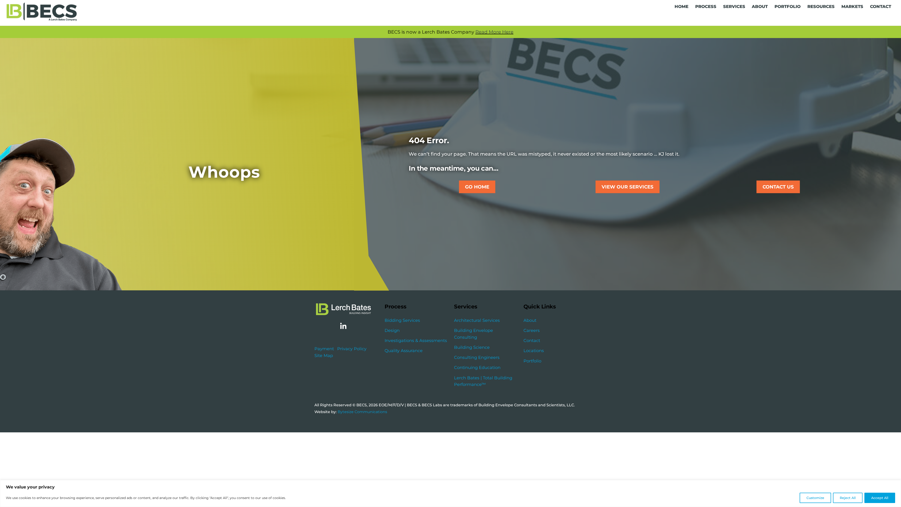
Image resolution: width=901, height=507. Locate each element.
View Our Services (627, 187)
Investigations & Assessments (416, 340)
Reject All (848, 498)
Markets (852, 6)
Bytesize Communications (362, 411)
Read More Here (494, 32)
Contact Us (778, 187)
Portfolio (788, 6)
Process (705, 6)
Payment (324, 348)
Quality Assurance (404, 350)
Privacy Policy (352, 348)
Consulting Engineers (477, 357)
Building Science (472, 347)
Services (734, 6)
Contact (880, 6)
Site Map (323, 355)
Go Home (477, 187)
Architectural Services (477, 320)
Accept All (879, 498)
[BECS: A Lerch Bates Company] (42, 18)
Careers (531, 330)
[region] (450, 493)
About (760, 6)
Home (681, 6)
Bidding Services (402, 320)
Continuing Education (477, 367)
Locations (533, 350)
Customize (815, 498)
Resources (821, 6)
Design (392, 330)
